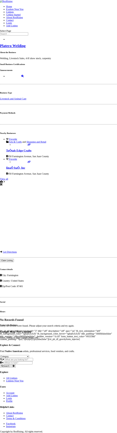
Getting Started (13, 14)
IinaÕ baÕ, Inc (15, 167)
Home (9, 6)
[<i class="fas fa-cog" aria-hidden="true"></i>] (13, 366)
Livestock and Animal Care (13, 98)
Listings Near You (14, 380)
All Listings (11, 378)
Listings (10, 12)
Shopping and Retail (36, 142)
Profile (9, 401)
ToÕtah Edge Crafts (18, 150)
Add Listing (12, 25)
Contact (10, 20)
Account (10, 393)
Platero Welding (13, 46)
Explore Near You (14, 9)
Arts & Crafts (15, 142)
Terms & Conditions (16, 418)
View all (4, 179)
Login (9, 23)
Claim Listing (7, 260)
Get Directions (10, 252)
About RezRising (14, 17)
